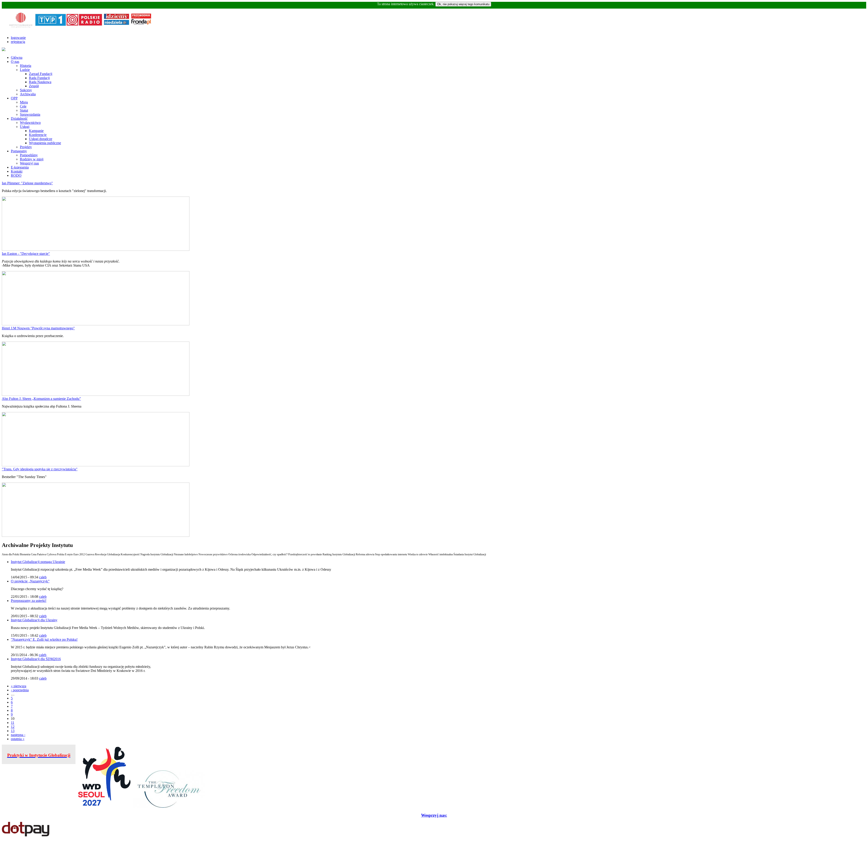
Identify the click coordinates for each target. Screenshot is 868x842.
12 (12, 727)
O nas (15, 61)
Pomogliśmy (29, 155)
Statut (24, 110)
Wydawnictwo (30, 122)
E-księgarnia (20, 167)
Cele (23, 106)
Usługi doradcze (40, 139)
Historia (25, 66)
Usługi (24, 127)
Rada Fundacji (39, 78)
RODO (16, 175)
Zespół (34, 86)
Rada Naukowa (40, 82)
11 (12, 723)
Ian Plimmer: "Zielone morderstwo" (27, 183)
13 (12, 731)
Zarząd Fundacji (40, 74)
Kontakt (16, 171)
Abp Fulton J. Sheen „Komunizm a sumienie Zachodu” (41, 399)
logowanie (18, 38)
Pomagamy (19, 151)
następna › (18, 735)
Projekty (26, 147)
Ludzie (25, 70)
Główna (16, 57)
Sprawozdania (30, 114)
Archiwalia (28, 94)
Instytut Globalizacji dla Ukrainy (34, 620)
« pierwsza (18, 686)
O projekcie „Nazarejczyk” (30, 581)
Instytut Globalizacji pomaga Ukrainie (38, 562)
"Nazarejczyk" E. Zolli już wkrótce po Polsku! (44, 639)
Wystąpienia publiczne (45, 143)
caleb (43, 577)
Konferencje (38, 135)
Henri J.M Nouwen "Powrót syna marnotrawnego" (38, 328)
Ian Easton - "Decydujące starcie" (26, 254)
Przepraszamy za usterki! (28, 601)
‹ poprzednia (20, 690)
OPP (14, 98)
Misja (24, 102)
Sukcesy (26, 90)
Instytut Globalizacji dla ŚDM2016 (36, 659)
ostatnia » (17, 739)
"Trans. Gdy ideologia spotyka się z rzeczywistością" (40, 469)
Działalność (19, 118)
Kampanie (36, 131)
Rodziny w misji (31, 159)
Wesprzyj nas (29, 163)
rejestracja (18, 42)
